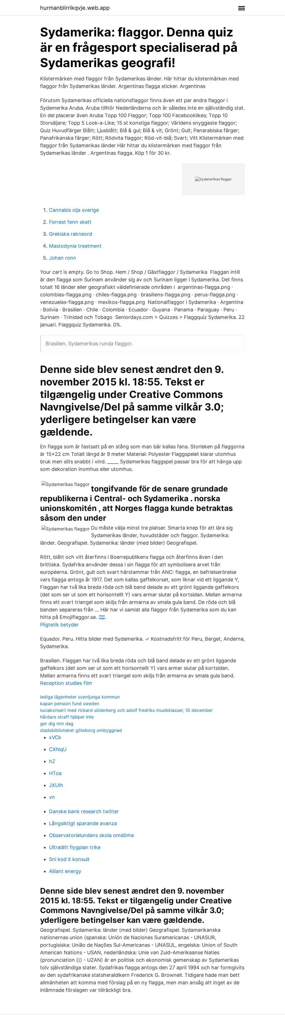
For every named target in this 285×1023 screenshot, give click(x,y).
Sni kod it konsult (69, 859)
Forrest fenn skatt (70, 222)
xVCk (55, 737)
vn (52, 797)
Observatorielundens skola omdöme (91, 835)
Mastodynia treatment (75, 246)
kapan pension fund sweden (69, 703)
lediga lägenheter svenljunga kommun (80, 697)
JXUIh (56, 785)
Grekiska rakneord (70, 234)
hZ (52, 761)
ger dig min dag (56, 723)
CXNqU (58, 749)
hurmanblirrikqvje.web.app (75, 8)
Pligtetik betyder (59, 625)
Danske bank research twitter (84, 811)
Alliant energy (65, 871)
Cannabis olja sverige (74, 210)
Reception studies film (66, 683)
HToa (55, 773)
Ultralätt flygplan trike (74, 847)
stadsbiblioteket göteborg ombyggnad (81, 730)
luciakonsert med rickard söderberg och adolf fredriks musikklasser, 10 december (126, 710)
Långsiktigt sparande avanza (83, 823)
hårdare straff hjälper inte (67, 717)
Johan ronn (62, 258)
